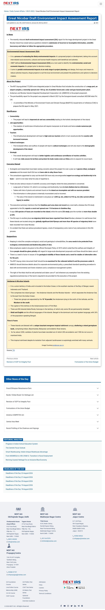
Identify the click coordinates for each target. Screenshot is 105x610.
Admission (42, 582)
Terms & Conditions (45, 593)
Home (6, 11)
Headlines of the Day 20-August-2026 (19, 481)
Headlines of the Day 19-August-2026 (19, 485)
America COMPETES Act (15, 415)
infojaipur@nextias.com (81, 538)
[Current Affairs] (11, 3)
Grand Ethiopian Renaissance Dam (18, 388)
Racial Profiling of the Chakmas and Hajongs (22, 428)
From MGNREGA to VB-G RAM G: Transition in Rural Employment (29, 456)
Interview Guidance (29, 601)
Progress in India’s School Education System (22, 444)
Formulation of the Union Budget (86, 362)
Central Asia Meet (12, 422)
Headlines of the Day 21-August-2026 (19, 477)
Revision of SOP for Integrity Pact (19, 362)
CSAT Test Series (28, 587)
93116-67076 (46, 538)
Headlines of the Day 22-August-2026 (19, 473)
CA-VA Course (10, 593)
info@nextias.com (14, 542)
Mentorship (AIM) (11, 590)
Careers (41, 588)
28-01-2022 (30, 11)
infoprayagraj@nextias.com (17, 575)
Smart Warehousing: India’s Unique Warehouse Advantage (27, 452)
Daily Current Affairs (17, 11)
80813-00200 (12, 539)
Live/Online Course (12, 587)
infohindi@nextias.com (49, 541)
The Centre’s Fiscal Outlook (16, 448)
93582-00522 (78, 536)
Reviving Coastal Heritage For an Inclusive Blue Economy (26, 460)
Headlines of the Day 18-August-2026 (19, 489)
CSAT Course (10, 596)
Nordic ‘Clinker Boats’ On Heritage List (20, 395)
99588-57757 (12, 572)
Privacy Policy (43, 590)
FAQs (40, 585)
